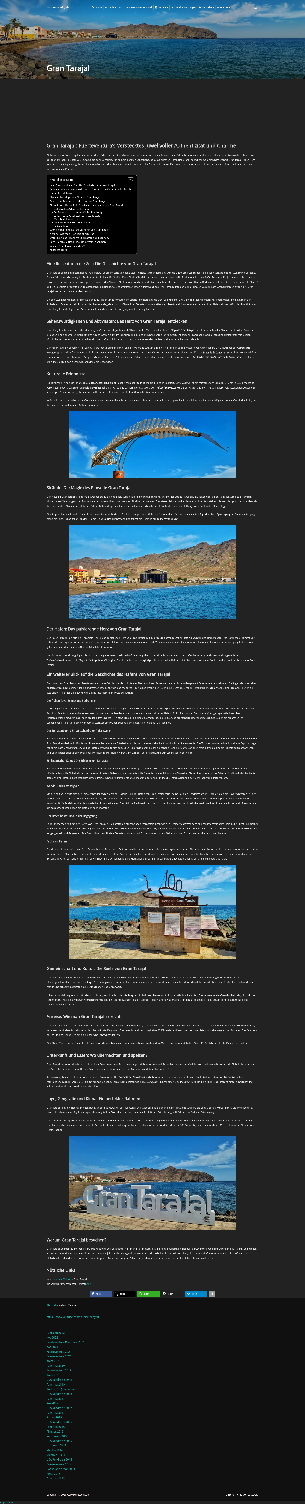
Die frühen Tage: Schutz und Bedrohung (72, 209)
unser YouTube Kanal (140, 7)
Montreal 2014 (56, 1455)
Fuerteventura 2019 (59, 1370)
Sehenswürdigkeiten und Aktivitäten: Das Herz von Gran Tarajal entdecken (91, 189)
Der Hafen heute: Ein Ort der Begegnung (72, 222)
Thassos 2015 (55, 1431)
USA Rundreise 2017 (59, 1408)
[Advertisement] (152, 113)
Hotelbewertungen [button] (185, 7)
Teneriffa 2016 (56, 1426)
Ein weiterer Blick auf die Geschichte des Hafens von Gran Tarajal (86, 205)
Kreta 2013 (53, 1473)
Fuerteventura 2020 (59, 1356)
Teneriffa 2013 (56, 1478)
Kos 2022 (52, 1337)
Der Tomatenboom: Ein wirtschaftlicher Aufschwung (78, 212)
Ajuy (88, 1283)
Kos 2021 (52, 1347)
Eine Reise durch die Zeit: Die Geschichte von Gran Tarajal (82, 185)
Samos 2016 (54, 1417)
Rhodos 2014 (55, 1450)
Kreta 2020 (53, 1361)
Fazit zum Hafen (61, 226)
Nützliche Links (58, 250)
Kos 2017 (52, 1403)
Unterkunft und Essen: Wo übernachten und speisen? (79, 238)
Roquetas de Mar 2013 (61, 1469)
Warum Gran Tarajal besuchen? (67, 246)
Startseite (52, 1305)
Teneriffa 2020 (56, 1365)
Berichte (163, 7)
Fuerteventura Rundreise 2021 (66, 1342)
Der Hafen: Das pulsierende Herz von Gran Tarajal (78, 201)
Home (98, 7)
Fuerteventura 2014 (59, 1464)
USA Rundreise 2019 (59, 1379)
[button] (101, 1294)
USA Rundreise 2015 (59, 1441)
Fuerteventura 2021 (59, 1351)
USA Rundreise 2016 (59, 1422)
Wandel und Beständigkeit (66, 219)
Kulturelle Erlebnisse (61, 193)
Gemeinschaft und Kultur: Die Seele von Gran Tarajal (79, 229)
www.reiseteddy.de (58, 7)
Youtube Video (62, 1279)
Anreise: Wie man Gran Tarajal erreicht (72, 233)
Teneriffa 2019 (56, 1384)
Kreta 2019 (53, 1375)
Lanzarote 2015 (56, 1445)
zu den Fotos (115, 7)
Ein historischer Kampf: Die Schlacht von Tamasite (77, 216)
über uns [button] (225, 7)
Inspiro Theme (234, 1494)
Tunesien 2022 (56, 1333)
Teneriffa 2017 (56, 1412)
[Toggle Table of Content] (129, 180)
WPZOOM (253, 1494)
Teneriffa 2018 (56, 1398)
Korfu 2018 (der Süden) (61, 1389)
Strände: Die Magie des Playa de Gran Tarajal (75, 197)
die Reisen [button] (208, 7)
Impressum (6, 1502)
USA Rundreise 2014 (59, 1459)
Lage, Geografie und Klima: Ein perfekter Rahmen (78, 242)
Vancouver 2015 (57, 1436)
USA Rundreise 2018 (59, 1394)
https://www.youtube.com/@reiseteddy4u (73, 1317)
